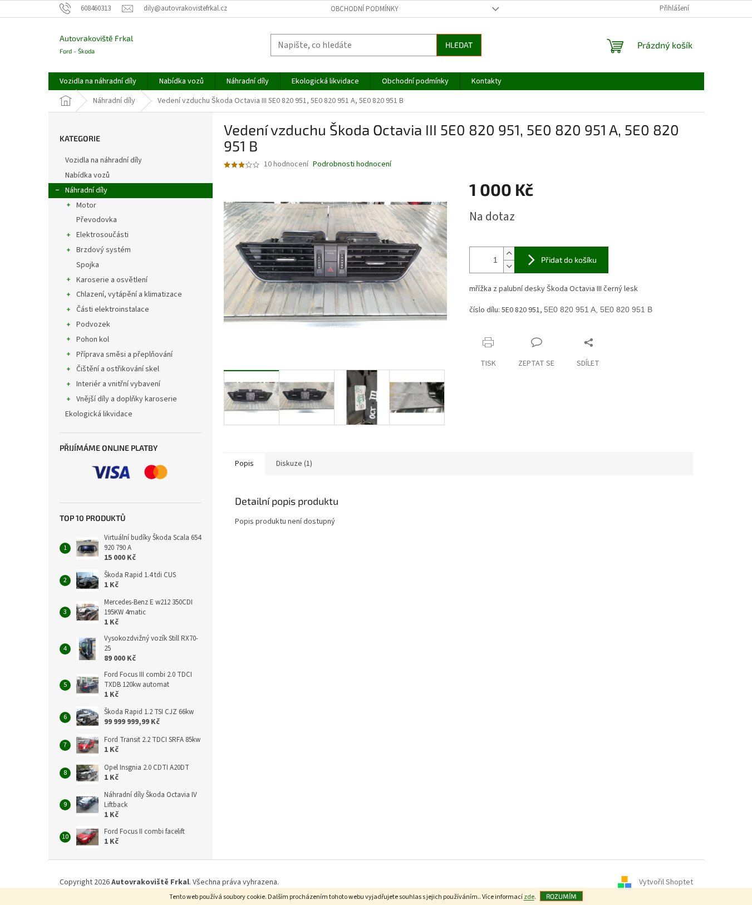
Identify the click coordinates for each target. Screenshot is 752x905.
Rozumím (561, 896)
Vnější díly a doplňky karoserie (126, 399)
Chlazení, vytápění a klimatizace (129, 294)
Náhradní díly (86, 190)
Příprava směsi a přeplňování (124, 354)
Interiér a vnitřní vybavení (118, 384)
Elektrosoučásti (102, 234)
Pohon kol (92, 339)
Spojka (87, 264)
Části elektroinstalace (112, 309)
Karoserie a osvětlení (112, 280)
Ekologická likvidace (99, 414)
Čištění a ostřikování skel (117, 369)
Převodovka (96, 219)
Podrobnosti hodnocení (352, 164)
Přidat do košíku (569, 259)
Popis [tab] (244, 463)
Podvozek (93, 324)
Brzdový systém (103, 249)
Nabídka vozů (88, 175)
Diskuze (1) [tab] (294, 463)
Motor (86, 205)
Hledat (459, 45)
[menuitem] (98, 81)
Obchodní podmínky (365, 9)
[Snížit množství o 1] (508, 266)
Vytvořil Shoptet (666, 882)
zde (529, 897)
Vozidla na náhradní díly (104, 160)
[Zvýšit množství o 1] (508, 253)
